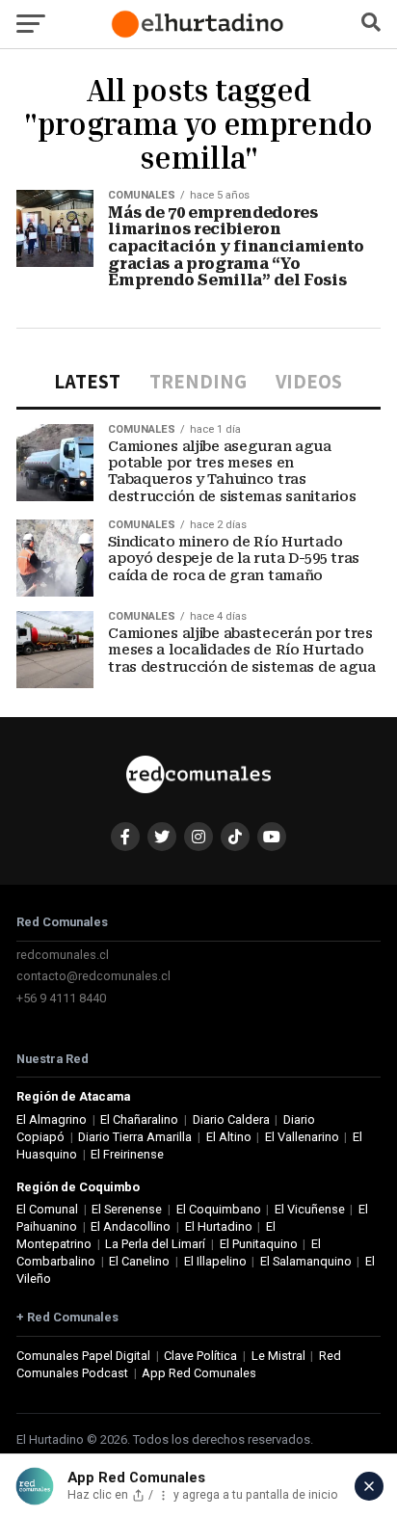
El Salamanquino (306, 1261)
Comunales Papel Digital (83, 1355)
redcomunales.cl (62, 954)
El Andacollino (131, 1226)
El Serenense (127, 1209)
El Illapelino (215, 1261)
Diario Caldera (231, 1119)
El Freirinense (127, 1154)
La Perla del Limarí (155, 1244)
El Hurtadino (218, 1226)
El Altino (228, 1137)
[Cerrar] (369, 1486)
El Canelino (139, 1261)
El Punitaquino (259, 1244)
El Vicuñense (310, 1209)
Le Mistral (278, 1355)
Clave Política (200, 1355)
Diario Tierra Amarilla (135, 1137)
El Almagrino (51, 1119)
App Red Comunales (199, 1373)
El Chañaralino (139, 1119)
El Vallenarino (302, 1137)
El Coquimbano (218, 1209)
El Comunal (47, 1209)
